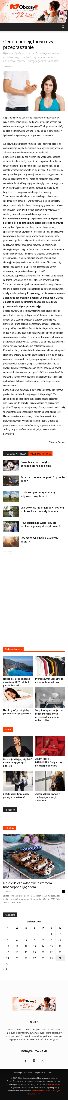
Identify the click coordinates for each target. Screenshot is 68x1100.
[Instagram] (34, 1061)
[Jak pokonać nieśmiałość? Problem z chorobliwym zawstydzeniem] (11, 511)
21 (43, 952)
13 (34, 946)
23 (60, 952)
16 (60, 946)
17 (7, 952)
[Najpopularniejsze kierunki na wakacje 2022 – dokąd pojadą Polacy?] (18, 666)
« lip (5, 968)
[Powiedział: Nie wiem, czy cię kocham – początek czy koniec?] (11, 526)
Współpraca (39, 1072)
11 (17, 946)
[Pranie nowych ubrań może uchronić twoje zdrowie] (50, 666)
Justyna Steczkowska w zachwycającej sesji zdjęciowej (47, 797)
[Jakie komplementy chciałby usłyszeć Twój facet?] (11, 496)
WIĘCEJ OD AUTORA (40, 454)
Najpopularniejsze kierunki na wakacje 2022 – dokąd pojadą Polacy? (16, 682)
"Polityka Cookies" (53, 1084)
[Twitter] (42, 1061)
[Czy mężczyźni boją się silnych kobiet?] (11, 541)
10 (7, 946)
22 (51, 952)
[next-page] (10, 553)
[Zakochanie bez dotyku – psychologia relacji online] (11, 465)
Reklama (28, 1072)
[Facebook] (25, 1061)
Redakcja (18, 1072)
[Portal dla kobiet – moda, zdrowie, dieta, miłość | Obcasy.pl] (34, 11)
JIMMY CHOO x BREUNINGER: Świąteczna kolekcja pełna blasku (48, 762)
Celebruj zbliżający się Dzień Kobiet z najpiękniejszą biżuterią (17, 762)
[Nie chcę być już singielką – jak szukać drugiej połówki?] (18, 697)
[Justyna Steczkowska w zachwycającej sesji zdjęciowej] (50, 781)
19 (26, 952)
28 (43, 958)
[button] (7, 27)
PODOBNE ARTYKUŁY (16, 454)
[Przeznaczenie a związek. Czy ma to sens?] (11, 481)
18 (17, 952)
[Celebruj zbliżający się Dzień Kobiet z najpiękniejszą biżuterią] (18, 746)
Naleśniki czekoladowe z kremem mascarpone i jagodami (27, 885)
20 (34, 952)
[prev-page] (5, 553)
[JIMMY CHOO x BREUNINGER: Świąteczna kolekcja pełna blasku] (50, 746)
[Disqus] (34, 603)
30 (60, 958)
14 (43, 946)
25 (17, 958)
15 (51, 946)
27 (34, 958)
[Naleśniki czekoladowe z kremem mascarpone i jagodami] (34, 856)
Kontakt (50, 1072)
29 (51, 958)
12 (26, 946)
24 (7, 958)
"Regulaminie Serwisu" (41, 1090)
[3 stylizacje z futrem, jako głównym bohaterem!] (18, 781)
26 (26, 958)
